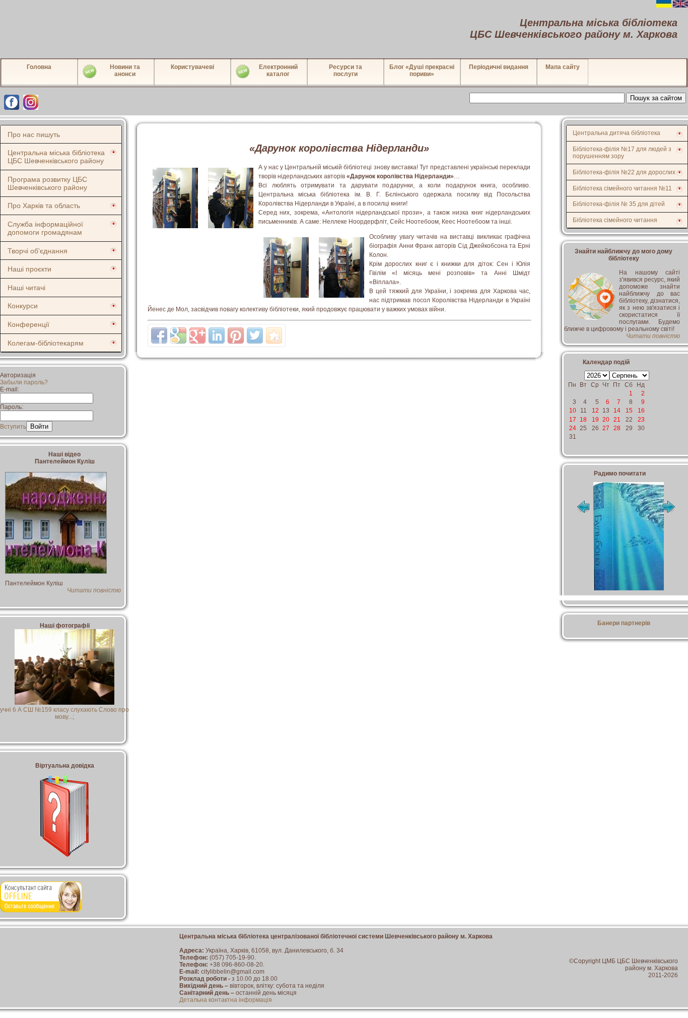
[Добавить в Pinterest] (236, 335)
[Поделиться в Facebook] (159, 335)
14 (617, 410)
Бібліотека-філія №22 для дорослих (624, 172)
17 (572, 419)
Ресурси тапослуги (345, 70)
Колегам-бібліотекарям (46, 343)
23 (641, 419)
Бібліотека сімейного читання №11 (622, 188)
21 (617, 419)
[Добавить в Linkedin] (217, 335)
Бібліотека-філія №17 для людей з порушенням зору (622, 153)
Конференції (28, 324)
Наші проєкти (29, 269)
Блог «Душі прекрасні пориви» (421, 70)
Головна (39, 67)
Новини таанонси (125, 70)
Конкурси (23, 306)
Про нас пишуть (34, 134)
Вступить (13, 426)
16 (641, 410)
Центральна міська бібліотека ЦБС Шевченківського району (56, 157)
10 (572, 410)
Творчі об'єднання (37, 251)
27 (605, 428)
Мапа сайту (562, 67)
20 (605, 419)
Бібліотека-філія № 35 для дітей (619, 204)
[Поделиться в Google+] (197, 335)
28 (617, 428)
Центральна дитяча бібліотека (616, 133)
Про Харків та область (44, 205)
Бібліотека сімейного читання (615, 220)
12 (595, 410)
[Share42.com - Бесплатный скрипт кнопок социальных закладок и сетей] (274, 335)
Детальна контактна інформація (225, 999)
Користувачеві (192, 67)
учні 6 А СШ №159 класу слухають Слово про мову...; (64, 713)
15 (629, 410)
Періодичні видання (498, 67)
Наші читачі (26, 288)
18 (583, 419)
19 (595, 419)
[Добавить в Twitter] (255, 335)
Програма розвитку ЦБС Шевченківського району (47, 183)
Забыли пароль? (24, 382)
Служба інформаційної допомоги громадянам (45, 228)
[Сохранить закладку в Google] (178, 335)
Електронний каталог (278, 70)
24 (572, 428)
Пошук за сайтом (656, 98)
